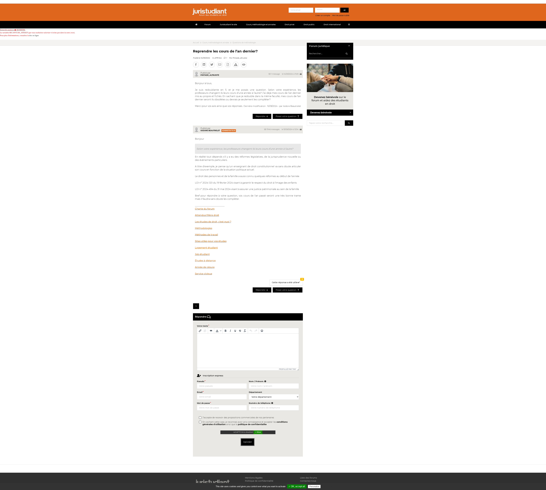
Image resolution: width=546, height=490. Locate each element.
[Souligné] (235, 330)
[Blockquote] (211, 330)
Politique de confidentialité (259, 481)
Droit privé (289, 24)
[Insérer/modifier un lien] (200, 330)
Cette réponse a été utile (287, 282)
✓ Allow (258, 432)
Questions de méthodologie (244, 42)
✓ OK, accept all (296, 486)
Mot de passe (203, 403)
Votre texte (202, 326)
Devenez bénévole (321, 112)
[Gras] (225, 330)
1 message (275, 74)
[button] (218, 330)
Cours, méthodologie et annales (261, 24)
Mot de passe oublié (340, 15)
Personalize (314, 486)
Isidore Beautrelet (210, 130)
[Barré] (240, 330)
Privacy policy (327, 486)
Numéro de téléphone (260, 403)
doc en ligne (34, 35)
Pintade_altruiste (239, 58)
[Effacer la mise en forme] (244, 330)
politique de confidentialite (252, 424)
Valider (247, 442)
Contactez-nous (308, 481)
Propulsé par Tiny (287, 369)
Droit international (332, 24)
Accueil (196, 42)
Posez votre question (286, 116)
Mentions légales (253, 478)
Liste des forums (308, 478)
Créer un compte (322, 15)
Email (199, 392)
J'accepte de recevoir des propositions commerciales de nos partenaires (238, 417)
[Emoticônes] (261, 330)
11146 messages (273, 129)
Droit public (309, 24)
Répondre (261, 116)
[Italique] (230, 330)
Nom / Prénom (256, 381)
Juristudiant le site (228, 24)
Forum (207, 24)
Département (255, 392)
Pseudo (200, 381)
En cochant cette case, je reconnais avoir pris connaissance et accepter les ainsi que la (245, 423)
